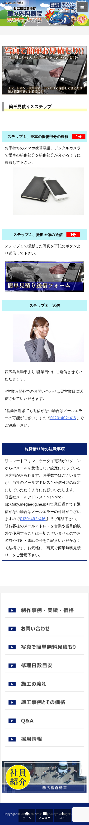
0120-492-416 (63, 417)
